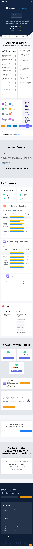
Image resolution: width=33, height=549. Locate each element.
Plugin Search (5, 528)
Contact (16, 530)
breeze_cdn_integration (20, 324)
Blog (15, 524)
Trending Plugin (5, 524)
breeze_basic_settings (20, 322)
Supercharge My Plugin (10, 407)
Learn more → (18, 134)
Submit (26, 430)
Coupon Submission (6, 526)
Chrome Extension (6, 530)
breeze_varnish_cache (20, 327)
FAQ (15, 528)
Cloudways (22, 8)
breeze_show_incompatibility (21, 332)
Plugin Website (8, 126)
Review (4, 36)
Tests (11, 36)
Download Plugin (2, 126)
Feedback (16, 526)
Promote (16, 521)
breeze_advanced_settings (21, 319)
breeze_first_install (19, 329)
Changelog (23, 36)
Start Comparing (24, 383)
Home (4, 521)
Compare (16, 36)
